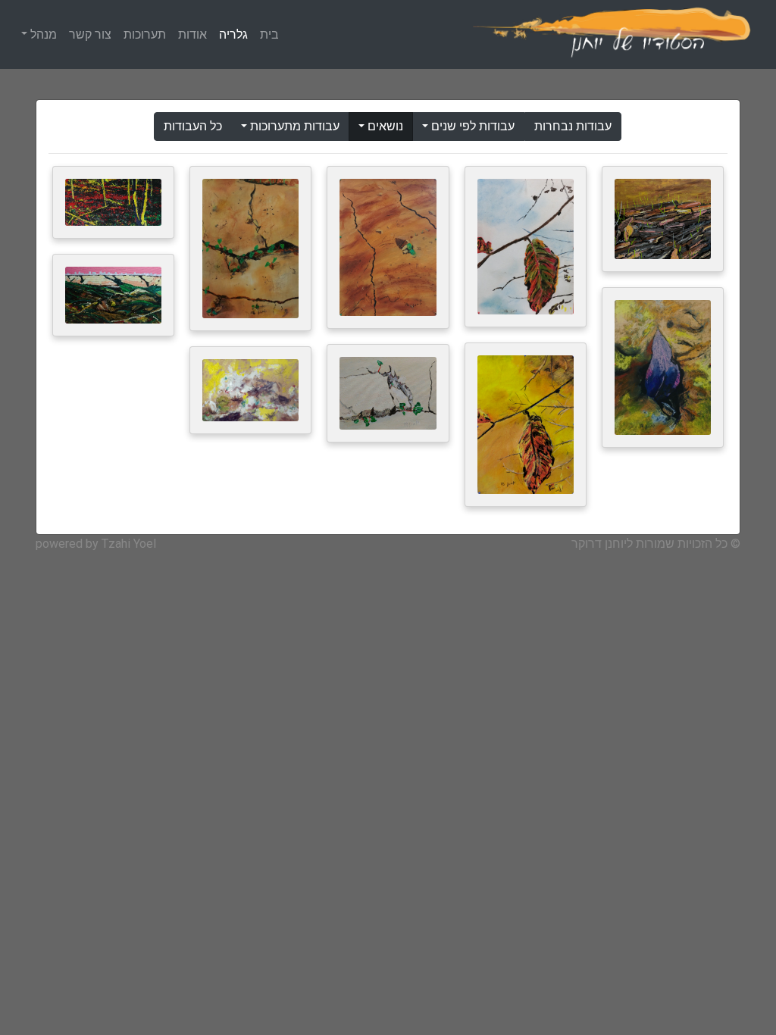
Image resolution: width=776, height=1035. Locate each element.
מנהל (42, 34)
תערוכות (145, 34)
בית (269, 34)
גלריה (233, 34)
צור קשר (90, 34)
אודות (192, 34)
